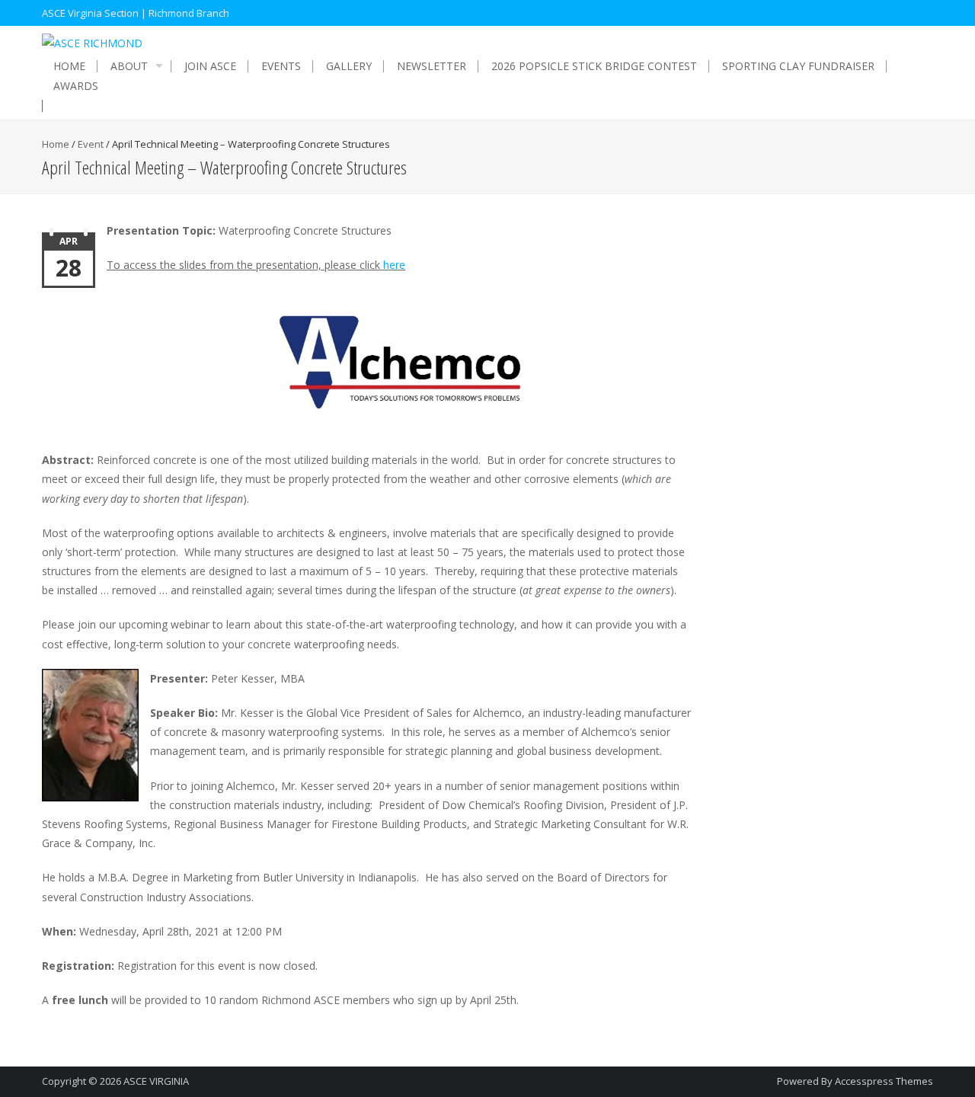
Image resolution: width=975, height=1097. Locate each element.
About (129, 66)
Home (69, 66)
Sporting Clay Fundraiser (798, 66)
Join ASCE (210, 66)
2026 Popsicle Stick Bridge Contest (594, 66)
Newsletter (431, 66)
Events (281, 66)
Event (91, 144)
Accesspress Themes (884, 1081)
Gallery (349, 66)
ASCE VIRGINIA (156, 1081)
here (394, 264)
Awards (75, 86)
